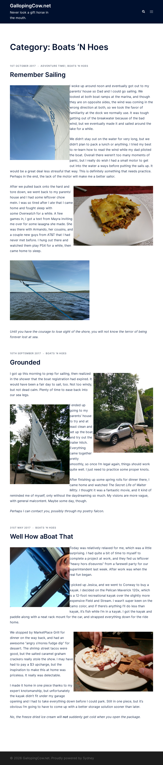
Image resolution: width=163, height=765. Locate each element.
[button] (143, 11)
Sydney (88, 758)
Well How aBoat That (41, 536)
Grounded (25, 362)
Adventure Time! (53, 65)
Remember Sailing (38, 74)
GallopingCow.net (30, 6)
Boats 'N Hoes (77, 65)
